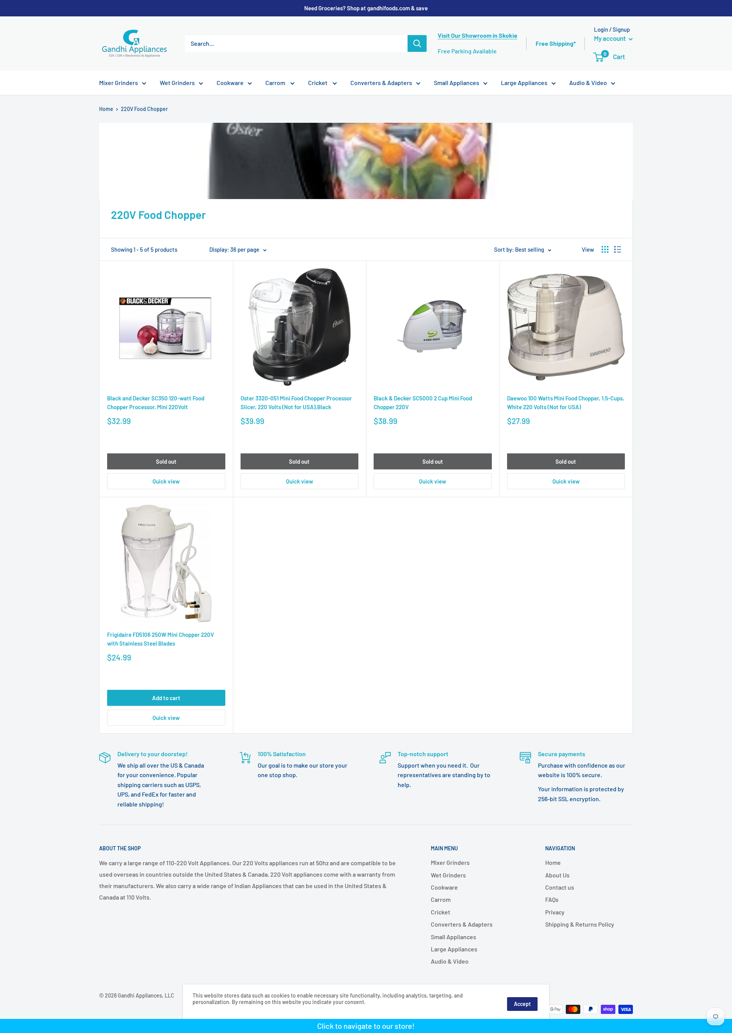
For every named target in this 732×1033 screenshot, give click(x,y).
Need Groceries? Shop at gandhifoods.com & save (366, 8)
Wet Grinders (177, 82)
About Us (557, 875)
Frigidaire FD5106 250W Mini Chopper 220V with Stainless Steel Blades (160, 639)
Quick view (166, 481)
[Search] (417, 43)
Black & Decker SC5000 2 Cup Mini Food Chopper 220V (423, 402)
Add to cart (166, 697)
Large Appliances (524, 82)
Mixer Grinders (118, 82)
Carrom (275, 82)
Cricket (318, 82)
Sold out (166, 461)
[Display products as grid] (605, 249)
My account (610, 38)
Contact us (559, 887)
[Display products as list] (617, 249)
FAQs (552, 899)
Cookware (230, 82)
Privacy (555, 912)
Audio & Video (588, 82)
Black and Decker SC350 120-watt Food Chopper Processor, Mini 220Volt (155, 402)
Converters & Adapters (381, 82)
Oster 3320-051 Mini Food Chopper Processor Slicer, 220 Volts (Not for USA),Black (296, 402)
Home (106, 109)
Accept (522, 1004)
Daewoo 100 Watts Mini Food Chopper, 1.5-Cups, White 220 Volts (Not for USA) (565, 402)
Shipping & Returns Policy (579, 924)
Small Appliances (456, 82)
